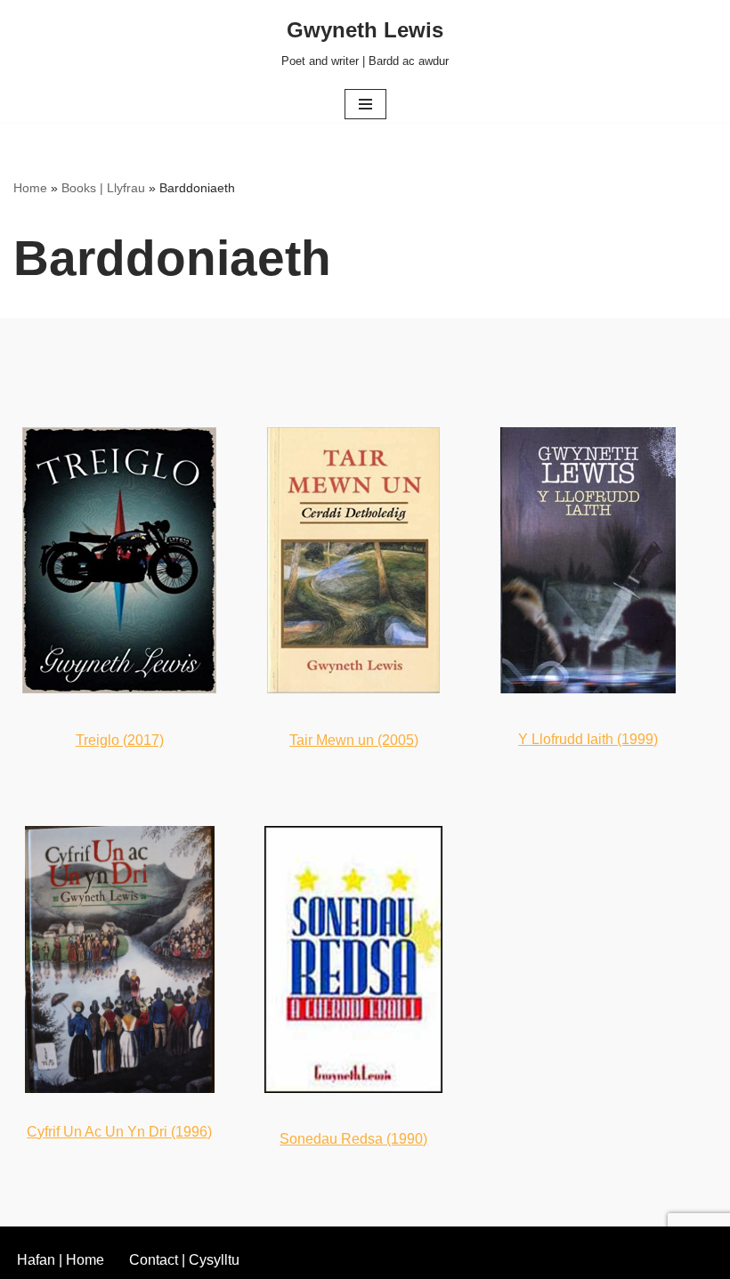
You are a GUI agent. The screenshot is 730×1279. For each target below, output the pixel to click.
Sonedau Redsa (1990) (353, 1138)
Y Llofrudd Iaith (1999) (588, 739)
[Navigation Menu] (365, 104)
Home (30, 188)
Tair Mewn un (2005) (353, 740)
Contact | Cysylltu (184, 1259)
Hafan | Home (60, 1259)
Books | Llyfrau (103, 188)
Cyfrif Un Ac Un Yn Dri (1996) (119, 1131)
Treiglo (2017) (120, 740)
